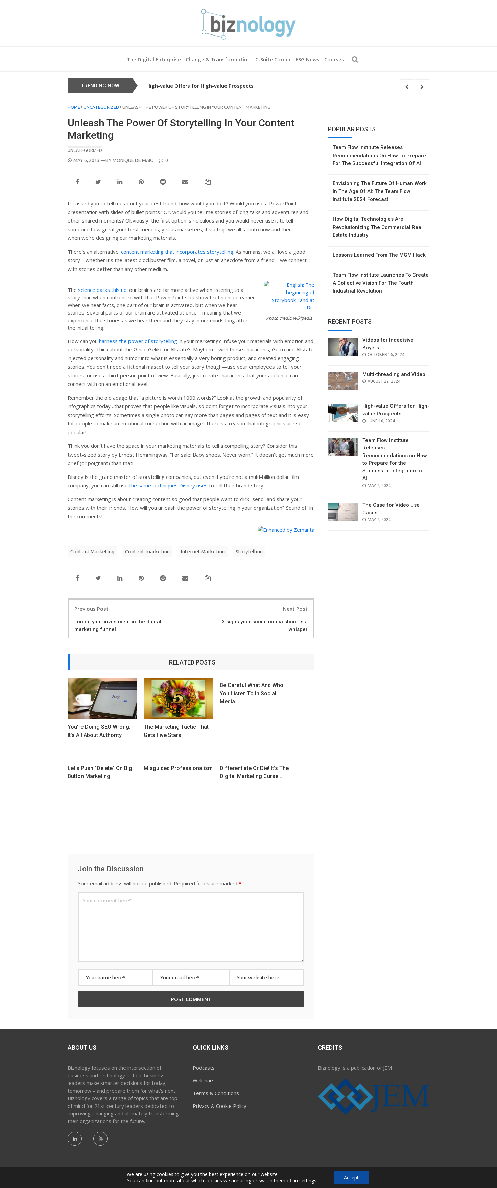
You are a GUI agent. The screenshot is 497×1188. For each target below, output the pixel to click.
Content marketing (147, 551)
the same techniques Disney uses (168, 485)
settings (307, 1181)
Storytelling (249, 551)
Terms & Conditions (216, 1093)
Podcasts (204, 1067)
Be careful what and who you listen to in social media (251, 693)
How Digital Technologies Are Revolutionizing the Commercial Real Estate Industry (378, 227)
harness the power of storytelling (138, 340)
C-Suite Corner (273, 59)
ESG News (307, 59)
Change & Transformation (218, 59)
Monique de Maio (133, 160)
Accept (351, 1177)
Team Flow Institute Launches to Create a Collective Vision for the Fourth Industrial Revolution (381, 283)
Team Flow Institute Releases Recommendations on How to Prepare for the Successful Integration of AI (379, 155)
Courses (334, 59)
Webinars (204, 1080)
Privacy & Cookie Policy (219, 1105)
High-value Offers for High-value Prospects (200, 85)
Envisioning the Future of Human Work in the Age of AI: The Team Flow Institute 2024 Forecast (380, 191)
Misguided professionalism (178, 768)
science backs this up (102, 289)
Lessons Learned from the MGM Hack (379, 255)
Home (74, 106)
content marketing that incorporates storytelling (177, 251)
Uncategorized (101, 106)
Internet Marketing (203, 551)
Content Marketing (92, 551)
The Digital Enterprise (154, 59)
